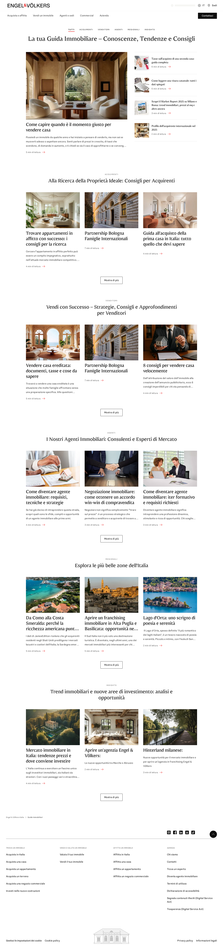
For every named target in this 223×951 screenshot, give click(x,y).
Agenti (119, 29)
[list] (111, 230)
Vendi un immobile (43, 15)
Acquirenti (86, 29)
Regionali (134, 29)
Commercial (87, 15)
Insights (150, 29)
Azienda (104, 15)
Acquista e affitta (17, 15)
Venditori (104, 29)
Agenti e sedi (67, 15)
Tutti (71, 29)
